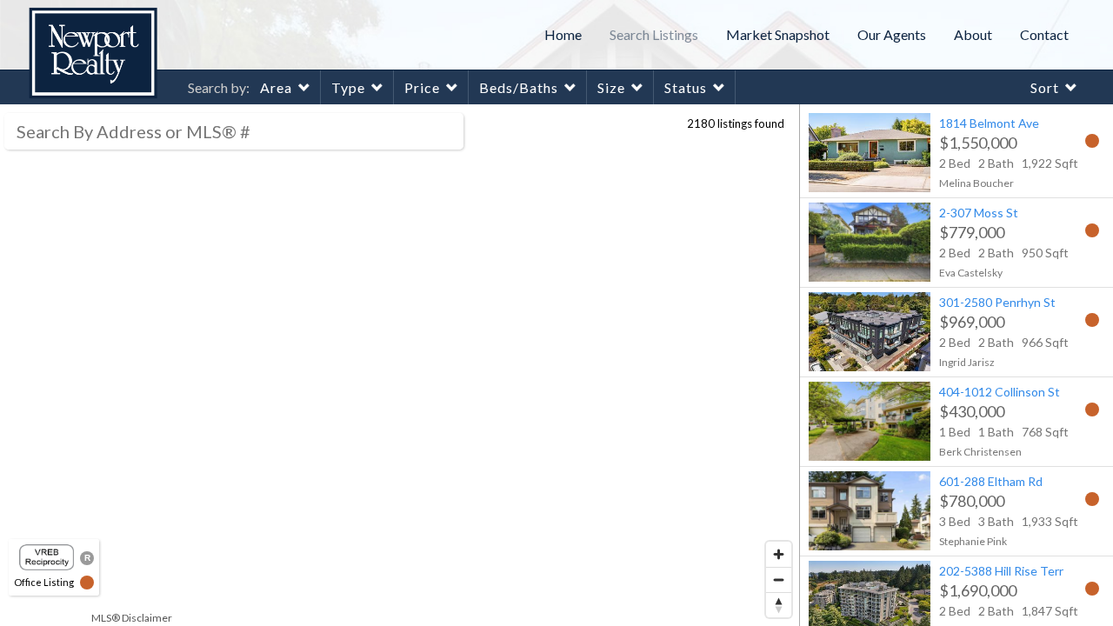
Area (276, 87)
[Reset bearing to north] (778, 604)
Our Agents (891, 34)
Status (685, 87)
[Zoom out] (778, 579)
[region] (400, 365)
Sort (1044, 87)
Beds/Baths (518, 87)
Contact (1044, 34)
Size (611, 87)
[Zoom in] (778, 554)
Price (422, 87)
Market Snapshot (778, 34)
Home (563, 34)
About (973, 34)
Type (348, 87)
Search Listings (654, 34)
